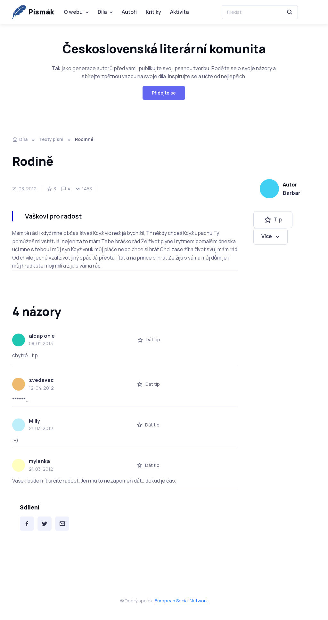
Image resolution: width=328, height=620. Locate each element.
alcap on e (42, 335)
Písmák (41, 12)
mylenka (39, 461)
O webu (73, 11)
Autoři (129, 11)
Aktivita (179, 11)
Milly (34, 420)
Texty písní (51, 139)
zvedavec (41, 380)
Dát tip (153, 339)
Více (266, 236)
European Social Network (181, 601)
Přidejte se (164, 93)
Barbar (291, 192)
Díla (102, 11)
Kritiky (153, 11)
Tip (278, 219)
